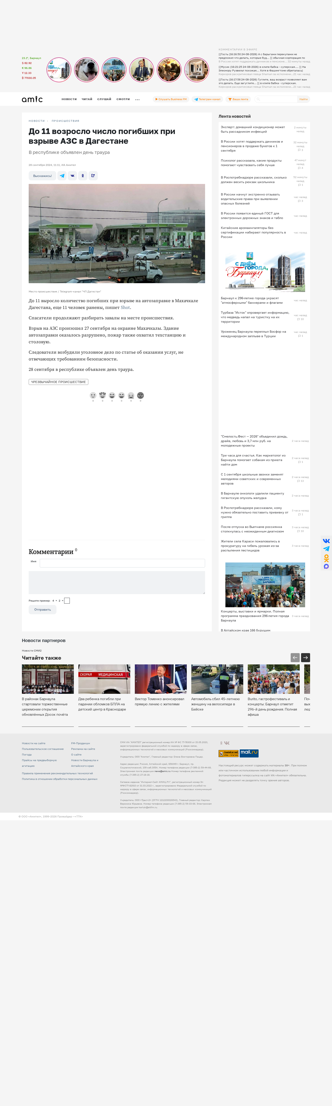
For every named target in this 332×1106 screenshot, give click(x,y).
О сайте (76, 754)
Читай (87, 99)
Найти (303, 99)
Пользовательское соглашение (43, 749)
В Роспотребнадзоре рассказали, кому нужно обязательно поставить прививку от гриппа (254, 512)
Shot (125, 308)
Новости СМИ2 (32, 650)
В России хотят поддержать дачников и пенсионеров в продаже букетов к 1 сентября (252, 145)
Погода (27, 754)
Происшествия (66, 120)
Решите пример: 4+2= (46, 600)
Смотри (123, 99)
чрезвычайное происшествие (58, 382)
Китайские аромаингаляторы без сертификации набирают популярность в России (253, 232)
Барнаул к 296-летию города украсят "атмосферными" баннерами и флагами (252, 300)
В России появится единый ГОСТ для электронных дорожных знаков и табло (252, 215)
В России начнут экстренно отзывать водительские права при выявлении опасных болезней (250, 198)
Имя (33, 561)
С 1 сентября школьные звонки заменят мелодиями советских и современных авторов (252, 478)
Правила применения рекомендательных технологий (57, 773)
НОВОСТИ (37, 120)
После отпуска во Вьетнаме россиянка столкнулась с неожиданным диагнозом (252, 529)
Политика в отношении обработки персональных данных (60, 779)
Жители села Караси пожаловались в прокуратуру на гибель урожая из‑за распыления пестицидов (250, 545)
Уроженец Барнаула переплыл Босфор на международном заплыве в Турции (253, 333)
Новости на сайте (33, 743)
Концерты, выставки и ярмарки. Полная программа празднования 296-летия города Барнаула (255, 615)
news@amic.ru (162, 771)
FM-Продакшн (80, 743)
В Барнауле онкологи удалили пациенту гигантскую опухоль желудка (252, 495)
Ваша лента (240, 99)
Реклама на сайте (83, 749)
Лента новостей (235, 116)
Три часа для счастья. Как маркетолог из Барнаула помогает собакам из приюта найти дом (253, 459)
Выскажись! (42, 176)
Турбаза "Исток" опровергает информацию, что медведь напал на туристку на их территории (255, 317)
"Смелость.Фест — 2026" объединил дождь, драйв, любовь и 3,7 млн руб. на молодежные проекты (254, 440)
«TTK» (79, 816)
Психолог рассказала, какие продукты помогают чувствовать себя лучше (251, 162)
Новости (69, 99)
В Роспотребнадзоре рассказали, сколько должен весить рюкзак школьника (254, 179)
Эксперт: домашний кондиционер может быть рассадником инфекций (253, 129)
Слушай (104, 99)
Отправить (42, 609)
